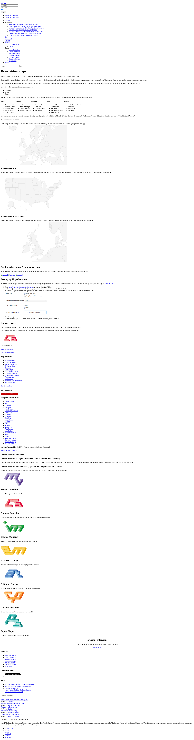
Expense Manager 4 (11, 688)
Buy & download (6, 386)
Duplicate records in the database (11, 714)
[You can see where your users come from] (4, 275)
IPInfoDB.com (108, 283)
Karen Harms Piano (14, 705)
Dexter (10, 709)
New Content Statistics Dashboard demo (18, 690)
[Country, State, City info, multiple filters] (19, 275)
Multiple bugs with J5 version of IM (12, 703)
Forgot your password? (12, 15)
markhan (10, 701)
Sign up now (97, 647)
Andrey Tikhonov (13, 716)
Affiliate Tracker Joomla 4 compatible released (19, 684)
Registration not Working (9, 711)
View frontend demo (7, 353)
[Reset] (21, 66)
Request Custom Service (8, 450)
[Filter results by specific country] (11, 275)
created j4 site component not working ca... (14, 700)
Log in (3, 12)
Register (4, 3)
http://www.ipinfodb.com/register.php (21, 287)
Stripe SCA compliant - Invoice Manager (18, 686)
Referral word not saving (9, 707)
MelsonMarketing (13, 712)
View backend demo (7, 349)
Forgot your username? (12, 17)
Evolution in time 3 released (14, 692)
